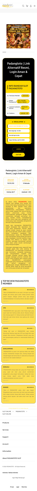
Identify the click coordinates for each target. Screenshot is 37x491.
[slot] (5, 6)
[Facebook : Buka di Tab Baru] (12, 482)
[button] (27, 6)
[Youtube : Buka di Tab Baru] (24, 482)
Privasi (12, 487)
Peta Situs (24, 487)
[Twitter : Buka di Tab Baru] (16, 482)
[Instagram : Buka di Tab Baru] (20, 482)
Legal (17, 487)
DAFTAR (18, 154)
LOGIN (18, 149)
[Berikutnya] (35, 36)
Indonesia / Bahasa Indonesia (10, 472)
